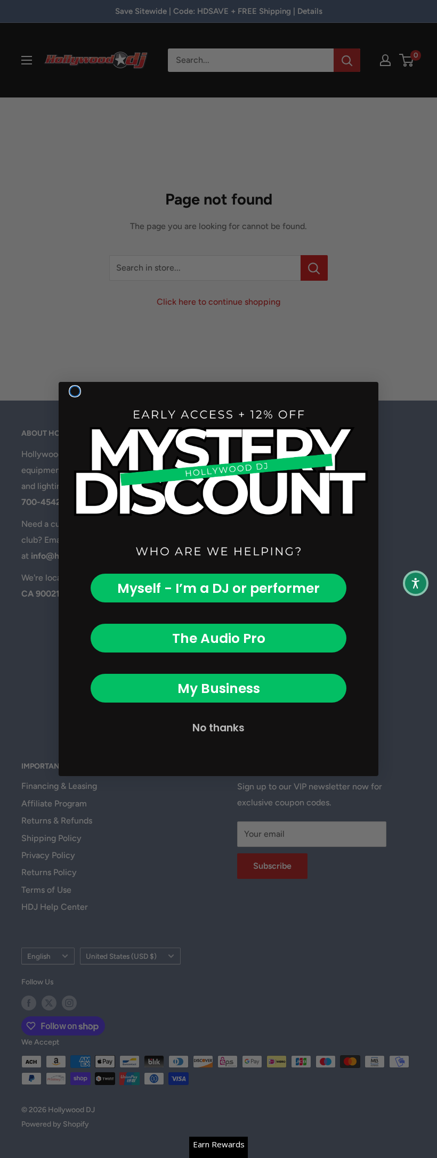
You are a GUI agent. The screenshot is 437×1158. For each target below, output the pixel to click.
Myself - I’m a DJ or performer (218, 588)
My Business (218, 688)
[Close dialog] (75, 391)
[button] (415, 583)
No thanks (218, 728)
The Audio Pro (218, 638)
